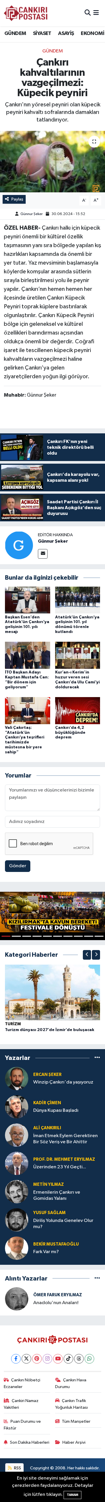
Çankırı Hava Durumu (71, 1383)
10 (99, 936)
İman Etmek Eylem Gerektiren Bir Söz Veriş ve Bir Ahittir (65, 1138)
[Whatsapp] (89, 1359)
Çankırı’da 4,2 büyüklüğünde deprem (70, 733)
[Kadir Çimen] (16, 1106)
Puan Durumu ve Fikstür (22, 1424)
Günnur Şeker (31, 214)
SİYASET (42, 33)
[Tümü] (97, 1058)
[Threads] (79, 1359)
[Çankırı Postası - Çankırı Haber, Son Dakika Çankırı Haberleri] (26, 13)
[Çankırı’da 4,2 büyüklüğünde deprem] (77, 710)
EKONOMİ (92, 33)
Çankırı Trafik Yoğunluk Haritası (71, 1404)
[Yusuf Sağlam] (16, 1219)
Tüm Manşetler (76, 1421)
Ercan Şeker (47, 1074)
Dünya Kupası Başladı (55, 1110)
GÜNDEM (15, 33)
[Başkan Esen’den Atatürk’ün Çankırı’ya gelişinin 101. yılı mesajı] (27, 599)
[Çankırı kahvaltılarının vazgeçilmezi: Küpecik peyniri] (52, 161)
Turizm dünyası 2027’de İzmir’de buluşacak (49, 1030)
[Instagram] (47, 1359)
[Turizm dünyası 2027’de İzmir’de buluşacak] (52, 992)
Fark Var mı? (46, 1251)
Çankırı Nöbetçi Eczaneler (22, 1383)
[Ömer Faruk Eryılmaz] (16, 1298)
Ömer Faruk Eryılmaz (57, 1295)
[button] (87, 955)
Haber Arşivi (73, 1442)
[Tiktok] (68, 1359)
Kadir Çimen (47, 1103)
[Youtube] (58, 1359)
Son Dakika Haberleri (29, 1442)
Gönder (17, 865)
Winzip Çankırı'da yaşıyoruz (63, 1082)
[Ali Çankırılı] (16, 1134)
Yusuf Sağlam (49, 1213)
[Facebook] (16, 1359)
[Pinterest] (37, 1359)
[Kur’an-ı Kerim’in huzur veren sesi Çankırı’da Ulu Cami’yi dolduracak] (77, 655)
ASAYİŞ (66, 33)
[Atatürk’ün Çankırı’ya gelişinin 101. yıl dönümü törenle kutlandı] (77, 599)
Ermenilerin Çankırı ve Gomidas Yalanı (56, 1195)
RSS (17, 1468)
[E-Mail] (43, 554)
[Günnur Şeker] (19, 545)
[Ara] (88, 12)
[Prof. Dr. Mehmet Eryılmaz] (16, 1163)
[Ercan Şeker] (16, 1078)
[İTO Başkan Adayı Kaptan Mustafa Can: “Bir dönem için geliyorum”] (27, 655)
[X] (26, 1359)
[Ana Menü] (96, 12)
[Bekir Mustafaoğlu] (16, 1248)
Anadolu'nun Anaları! (55, 1302)
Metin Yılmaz (48, 1184)
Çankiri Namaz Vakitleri (21, 1404)
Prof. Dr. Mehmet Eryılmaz (64, 1159)
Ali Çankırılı (47, 1128)
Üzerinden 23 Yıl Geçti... (59, 1167)
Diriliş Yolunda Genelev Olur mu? (63, 1223)
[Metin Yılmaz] (16, 1191)
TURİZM (13, 1024)
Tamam (72, 1494)
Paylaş (17, 199)
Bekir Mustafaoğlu (56, 1244)
